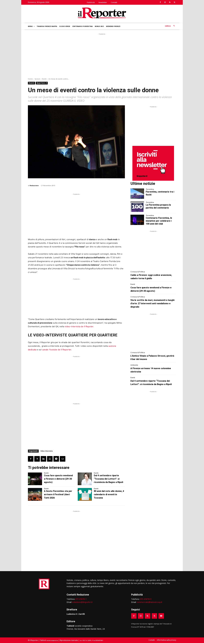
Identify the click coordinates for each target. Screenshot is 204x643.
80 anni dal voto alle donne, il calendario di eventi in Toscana (109, 494)
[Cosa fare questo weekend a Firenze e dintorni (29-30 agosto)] (35, 478)
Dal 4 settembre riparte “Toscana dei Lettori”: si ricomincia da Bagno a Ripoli (108, 479)
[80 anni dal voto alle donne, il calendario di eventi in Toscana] (85, 494)
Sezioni (37, 79)
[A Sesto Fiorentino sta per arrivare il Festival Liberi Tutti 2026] (35, 494)
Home (30, 79)
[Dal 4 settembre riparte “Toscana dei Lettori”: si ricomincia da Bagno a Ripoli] (85, 478)
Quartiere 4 (42, 83)
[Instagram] (165, 2)
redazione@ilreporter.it (82, 602)
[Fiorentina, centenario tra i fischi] (137, 193)
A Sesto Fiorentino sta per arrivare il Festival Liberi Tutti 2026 (58, 494)
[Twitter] (174, 2)
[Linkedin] (43, 459)
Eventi (44, 79)
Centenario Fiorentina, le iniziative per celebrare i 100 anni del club (159, 221)
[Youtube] (161, 616)
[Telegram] (56, 459)
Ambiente (134, 365)
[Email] (62, 459)
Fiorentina (150, 189)
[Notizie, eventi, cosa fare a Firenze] (102, 13)
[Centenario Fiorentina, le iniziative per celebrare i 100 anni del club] (137, 220)
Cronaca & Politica (137, 272)
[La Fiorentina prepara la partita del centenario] (137, 207)
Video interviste (46, 451)
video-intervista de (79, 326)
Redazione (34, 185)
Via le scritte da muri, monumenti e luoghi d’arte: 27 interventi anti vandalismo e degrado (152, 303)
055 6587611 (81, 599)
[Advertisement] (102, 55)
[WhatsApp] (50, 459)
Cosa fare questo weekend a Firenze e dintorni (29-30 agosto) (58, 479)
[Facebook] (160, 2)
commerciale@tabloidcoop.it (149, 602)
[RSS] (169, 2)
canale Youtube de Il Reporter (56, 349)
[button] (170, 26)
